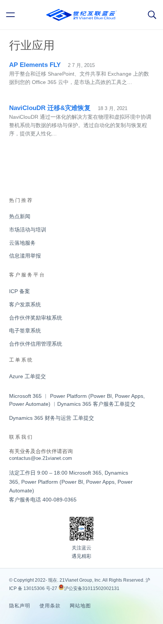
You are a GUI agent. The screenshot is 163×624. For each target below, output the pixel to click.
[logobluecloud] (81, 15)
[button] (11, 14)
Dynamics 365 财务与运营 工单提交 (51, 418)
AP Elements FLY (35, 64)
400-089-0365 (59, 500)
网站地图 (80, 605)
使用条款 (50, 605)
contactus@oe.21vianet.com (40, 458)
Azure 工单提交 (27, 376)
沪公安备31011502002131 (91, 588)
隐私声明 (19, 605)
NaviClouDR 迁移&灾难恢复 (50, 108)
